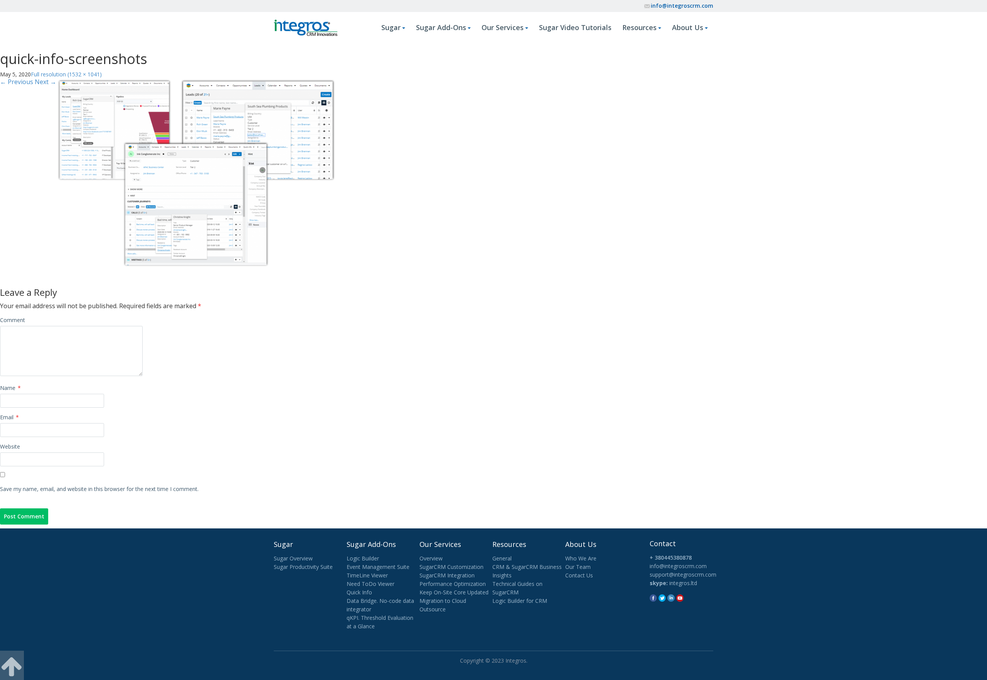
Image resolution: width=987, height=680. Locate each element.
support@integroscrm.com (683, 574)
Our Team (578, 566)
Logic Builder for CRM (519, 600)
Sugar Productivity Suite (303, 566)
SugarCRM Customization (451, 566)
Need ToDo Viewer (370, 583)
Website (10, 446)
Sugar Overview (293, 558)
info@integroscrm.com (682, 5)
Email (9, 417)
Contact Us (579, 575)
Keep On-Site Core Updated (453, 592)
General (502, 558)
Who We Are (580, 558)
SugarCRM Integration (447, 575)
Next (45, 82)
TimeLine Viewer (367, 575)
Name (10, 387)
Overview (431, 558)
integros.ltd (683, 583)
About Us (687, 27)
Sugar (391, 27)
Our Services (503, 27)
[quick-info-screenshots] (195, 172)
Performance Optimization (452, 583)
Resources (639, 27)
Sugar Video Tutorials (575, 27)
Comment (12, 320)
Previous (16, 82)
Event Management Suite (378, 566)
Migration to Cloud (442, 600)
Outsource (432, 609)
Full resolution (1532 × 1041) (66, 74)
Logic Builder (363, 558)
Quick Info (359, 592)
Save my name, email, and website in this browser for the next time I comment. (99, 489)
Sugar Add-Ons (441, 27)
